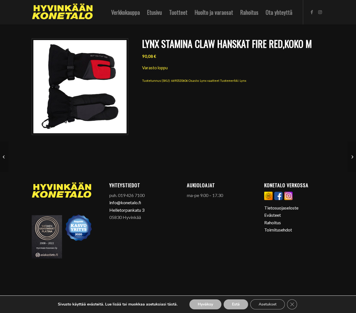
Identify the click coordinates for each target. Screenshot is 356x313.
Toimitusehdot (278, 229)
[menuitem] (126, 12)
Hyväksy (205, 304)
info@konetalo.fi (125, 202)
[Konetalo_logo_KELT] (62, 12)
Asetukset (267, 304)
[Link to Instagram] (320, 12)
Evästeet (272, 215)
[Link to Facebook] (312, 12)
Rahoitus (272, 222)
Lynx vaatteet (209, 80)
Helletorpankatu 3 (126, 210)
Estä (236, 304)
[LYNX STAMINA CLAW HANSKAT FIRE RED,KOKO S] (351, 156)
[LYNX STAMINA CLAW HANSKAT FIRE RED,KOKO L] (4, 156)
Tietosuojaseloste (281, 207)
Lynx (243, 80)
